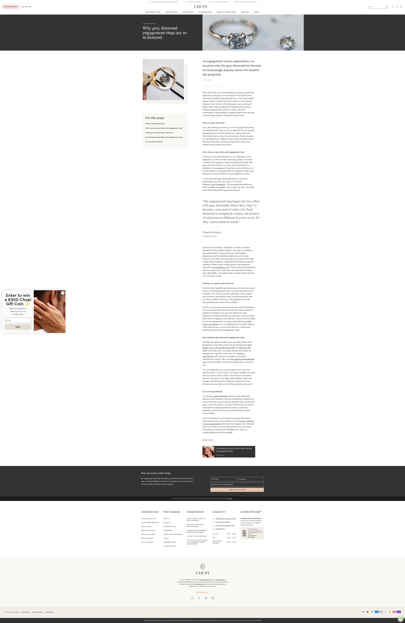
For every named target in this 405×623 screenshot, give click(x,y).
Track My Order (146, 526)
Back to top (207, 440)
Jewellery (245, 12)
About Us (166, 518)
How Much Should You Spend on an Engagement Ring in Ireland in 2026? (197, 542)
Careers (166, 538)
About (256, 12)
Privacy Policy (25, 612)
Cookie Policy (49, 612)
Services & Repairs (147, 542)
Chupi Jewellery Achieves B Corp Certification (196, 519)
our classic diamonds (218, 396)
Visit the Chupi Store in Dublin (225, 518)
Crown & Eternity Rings (226, 12)
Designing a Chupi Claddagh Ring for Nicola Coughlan (196, 531)
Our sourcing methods (154, 142)
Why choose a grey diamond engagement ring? (163, 128)
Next (18, 327)
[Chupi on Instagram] (192, 598)
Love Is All (213, 348)
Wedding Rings (171, 12)
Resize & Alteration (147, 538)
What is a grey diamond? (155, 123)
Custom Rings (188, 12)
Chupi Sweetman (218, 184)
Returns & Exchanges (148, 534)
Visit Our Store (26, 6)
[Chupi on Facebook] (213, 598)
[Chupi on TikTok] (199, 598)
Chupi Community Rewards (172, 534)
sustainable (199, 584)
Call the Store (220, 529)
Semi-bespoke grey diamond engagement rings (163, 137)
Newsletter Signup (169, 542)
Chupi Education (149, 23)
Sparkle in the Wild (226, 348)
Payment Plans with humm (150, 522)
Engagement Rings (153, 12)
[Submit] (387, 6)
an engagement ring (220, 267)
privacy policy (229, 498)
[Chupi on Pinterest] (206, 598)
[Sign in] (392, 7)
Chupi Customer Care (148, 518)
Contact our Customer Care (224, 525)
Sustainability (167, 530)
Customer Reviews (169, 546)
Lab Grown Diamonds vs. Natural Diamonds (195, 525)
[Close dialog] (63, 293)
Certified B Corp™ (169, 526)
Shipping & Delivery (148, 530)
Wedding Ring (220, 580)
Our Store (166, 522)
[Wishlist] (397, 7)
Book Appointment (10, 6)
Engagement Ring (206, 580)
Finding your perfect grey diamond (158, 133)
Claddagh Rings (205, 12)
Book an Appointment (222, 522)
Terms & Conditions (37, 612)
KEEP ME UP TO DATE (237, 490)
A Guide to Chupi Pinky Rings (197, 536)
